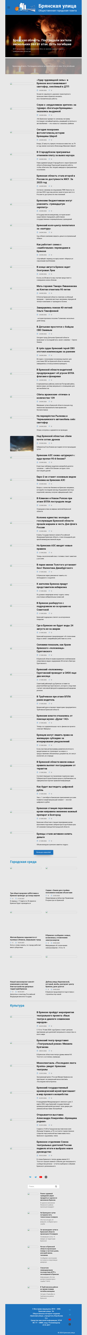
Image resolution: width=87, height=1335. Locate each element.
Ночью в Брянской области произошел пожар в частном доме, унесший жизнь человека (49, 1251)
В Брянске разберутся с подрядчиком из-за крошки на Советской (54, 606)
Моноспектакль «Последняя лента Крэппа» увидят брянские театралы (56, 1066)
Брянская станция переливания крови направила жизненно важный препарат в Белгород (57, 811)
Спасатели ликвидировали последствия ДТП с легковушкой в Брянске (49, 1271)
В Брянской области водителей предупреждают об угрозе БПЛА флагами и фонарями (55, 373)
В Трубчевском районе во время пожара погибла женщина (49, 1289)
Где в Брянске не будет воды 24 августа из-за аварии (55, 627)
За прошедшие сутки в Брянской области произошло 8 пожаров (49, 1232)
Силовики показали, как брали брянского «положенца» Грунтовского (54, 648)
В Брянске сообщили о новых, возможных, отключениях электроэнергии (58, 937)
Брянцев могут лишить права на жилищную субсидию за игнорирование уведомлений (55, 738)
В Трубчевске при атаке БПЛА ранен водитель (54, 698)
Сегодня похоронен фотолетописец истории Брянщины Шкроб (50, 133)
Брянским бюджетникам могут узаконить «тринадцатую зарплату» (54, 204)
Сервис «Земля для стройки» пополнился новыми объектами (59, 891)
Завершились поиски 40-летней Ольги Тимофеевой (54, 309)
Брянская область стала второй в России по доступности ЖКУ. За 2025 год (56, 179)
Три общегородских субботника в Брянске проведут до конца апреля (25, 894)
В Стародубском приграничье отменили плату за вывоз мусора (55, 154)
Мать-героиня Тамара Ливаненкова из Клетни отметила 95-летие (57, 288)
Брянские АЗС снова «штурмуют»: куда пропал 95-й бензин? (56, 457)
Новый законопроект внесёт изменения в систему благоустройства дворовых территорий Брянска (22, 985)
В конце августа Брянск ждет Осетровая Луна (53, 269)
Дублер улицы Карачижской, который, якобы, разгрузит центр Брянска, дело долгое (60, 984)
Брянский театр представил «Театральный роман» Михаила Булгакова (54, 1043)
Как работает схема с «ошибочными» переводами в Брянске (53, 248)
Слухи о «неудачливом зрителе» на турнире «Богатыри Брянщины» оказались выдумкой (56, 108)
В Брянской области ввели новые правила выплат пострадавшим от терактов (56, 765)
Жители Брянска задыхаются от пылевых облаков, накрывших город (25, 938)
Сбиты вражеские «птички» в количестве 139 (53, 396)
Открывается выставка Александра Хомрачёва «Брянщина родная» (57, 1118)
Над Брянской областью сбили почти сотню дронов (54, 438)
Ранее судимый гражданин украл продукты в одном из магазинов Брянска (48, 1197)
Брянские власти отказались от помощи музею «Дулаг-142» (55, 717)
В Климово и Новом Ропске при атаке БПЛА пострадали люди (54, 500)
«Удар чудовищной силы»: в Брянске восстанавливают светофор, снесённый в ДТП (53, 83)
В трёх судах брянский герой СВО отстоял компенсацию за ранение (56, 350)
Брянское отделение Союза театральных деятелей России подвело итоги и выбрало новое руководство (55, 1146)
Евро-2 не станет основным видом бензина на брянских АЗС (56, 478)
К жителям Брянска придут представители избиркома (52, 585)
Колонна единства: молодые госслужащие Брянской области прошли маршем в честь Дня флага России (57, 522)
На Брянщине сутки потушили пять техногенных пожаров (49, 1215)
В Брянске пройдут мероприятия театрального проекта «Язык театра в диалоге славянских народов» (55, 1017)
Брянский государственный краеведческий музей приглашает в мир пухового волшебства (56, 1091)
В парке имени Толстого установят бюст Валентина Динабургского (56, 566)
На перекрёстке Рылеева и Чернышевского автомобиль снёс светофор (56, 419)
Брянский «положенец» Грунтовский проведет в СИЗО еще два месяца (56, 672)
